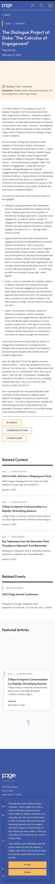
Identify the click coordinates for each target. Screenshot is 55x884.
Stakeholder (14, 438)
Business (11, 423)
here (39, 196)
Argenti (8, 238)
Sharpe (8, 281)
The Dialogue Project (32, 108)
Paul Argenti (40, 182)
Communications (17, 430)
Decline (27, 872)
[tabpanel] (27, 674)
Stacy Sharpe (31, 186)
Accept (27, 864)
